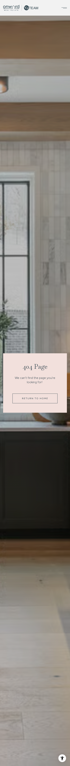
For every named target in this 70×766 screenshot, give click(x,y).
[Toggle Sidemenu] (63, 8)
